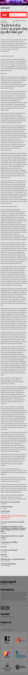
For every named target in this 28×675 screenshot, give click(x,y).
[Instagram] (1, 625)
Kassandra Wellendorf (4, 21)
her (26, 600)
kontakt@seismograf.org (8, 617)
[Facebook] (4, 625)
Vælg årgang (13, 14)
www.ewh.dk (17, 492)
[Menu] (25, 7)
